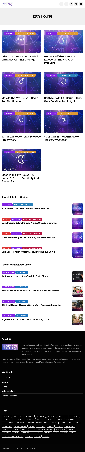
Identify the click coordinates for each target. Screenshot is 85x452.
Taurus (64, 433)
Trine (72, 433)
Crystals (20, 423)
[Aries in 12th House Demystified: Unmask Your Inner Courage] (21, 41)
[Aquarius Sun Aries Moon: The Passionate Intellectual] (77, 209)
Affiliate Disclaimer (9, 391)
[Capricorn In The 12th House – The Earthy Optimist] (63, 121)
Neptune (59, 426)
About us (5, 382)
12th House (18, 420)
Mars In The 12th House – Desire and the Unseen (20, 99)
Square (48, 433)
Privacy (4, 387)
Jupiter (62, 423)
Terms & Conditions (9, 396)
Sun (56, 433)
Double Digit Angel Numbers (38, 423)
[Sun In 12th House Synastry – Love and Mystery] (21, 121)
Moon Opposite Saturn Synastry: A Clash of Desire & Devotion (29, 223)
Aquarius (29, 420)
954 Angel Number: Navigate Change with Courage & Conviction (31, 305)
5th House (40, 416)
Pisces (16, 429)
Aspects (6, 219)
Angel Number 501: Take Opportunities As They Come (25, 319)
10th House (74, 416)
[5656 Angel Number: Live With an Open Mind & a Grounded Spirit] (77, 291)
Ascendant (49, 420)
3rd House (29, 416)
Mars (32, 426)
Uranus (28, 436)
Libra (77, 423)
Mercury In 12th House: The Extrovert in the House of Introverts (59, 60)
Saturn (71, 429)
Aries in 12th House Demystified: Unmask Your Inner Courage (20, 58)
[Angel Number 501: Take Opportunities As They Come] (77, 319)
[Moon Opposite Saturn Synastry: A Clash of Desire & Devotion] (77, 223)
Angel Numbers (8, 272)
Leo (70, 423)
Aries (39, 420)
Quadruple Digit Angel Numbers (41, 429)
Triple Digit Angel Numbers (12, 436)
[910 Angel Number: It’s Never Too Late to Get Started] (77, 276)
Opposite (6, 429)
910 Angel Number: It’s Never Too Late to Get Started (25, 276)
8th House (63, 416)
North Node (70, 426)
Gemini (54, 423)
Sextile (15, 433)
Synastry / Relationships (32, 219)
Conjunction (8, 423)
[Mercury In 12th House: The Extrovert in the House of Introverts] (63, 41)
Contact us (6, 378)
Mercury (41, 426)
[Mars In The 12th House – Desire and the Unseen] (21, 83)
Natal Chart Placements (67, 75)
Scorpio (6, 433)
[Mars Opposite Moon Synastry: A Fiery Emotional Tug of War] (77, 252)
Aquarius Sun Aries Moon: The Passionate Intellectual (25, 208)
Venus (38, 436)
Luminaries (7, 426)
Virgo (46, 436)
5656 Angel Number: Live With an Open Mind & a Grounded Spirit (30, 290)
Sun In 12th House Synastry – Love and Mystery (21, 138)
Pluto (24, 429)
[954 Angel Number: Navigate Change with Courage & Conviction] (77, 305)
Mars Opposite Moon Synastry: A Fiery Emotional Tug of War (28, 252)
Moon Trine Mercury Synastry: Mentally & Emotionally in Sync (29, 237)
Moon (50, 426)
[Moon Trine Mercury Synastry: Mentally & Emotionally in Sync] (77, 237)
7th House (51, 416)
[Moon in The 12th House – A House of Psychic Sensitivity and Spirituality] (21, 160)
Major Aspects (20, 426)
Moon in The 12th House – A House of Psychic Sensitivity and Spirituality (20, 178)
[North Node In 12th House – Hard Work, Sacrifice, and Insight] (63, 83)
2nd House (17, 416)
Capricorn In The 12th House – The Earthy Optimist (61, 138)
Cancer (59, 420)
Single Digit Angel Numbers (31, 433)
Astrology (9, 33)
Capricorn (70, 420)
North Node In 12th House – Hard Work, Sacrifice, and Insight (63, 99)
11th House (7, 420)
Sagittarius (60, 429)
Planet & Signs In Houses (25, 33)
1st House (6, 416)
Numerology (21, 272)
